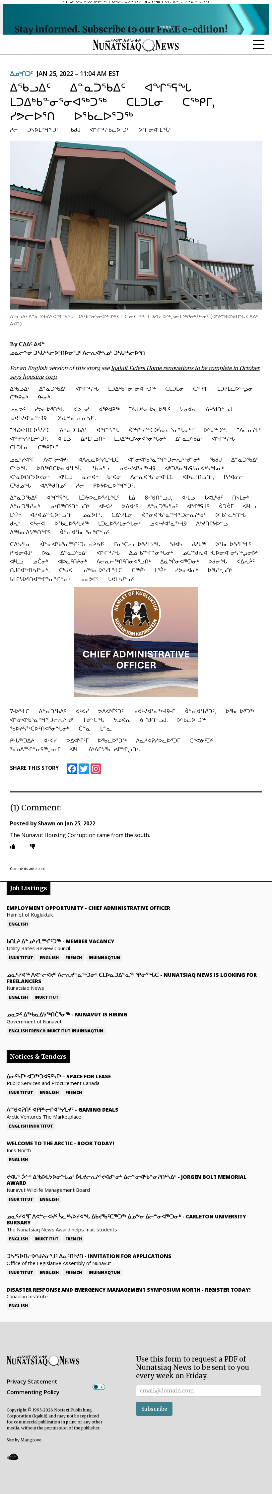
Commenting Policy (33, 1391)
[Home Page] (136, 44)
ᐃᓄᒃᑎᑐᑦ (21, 73)
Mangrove (31, 1439)
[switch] (99, 1386)
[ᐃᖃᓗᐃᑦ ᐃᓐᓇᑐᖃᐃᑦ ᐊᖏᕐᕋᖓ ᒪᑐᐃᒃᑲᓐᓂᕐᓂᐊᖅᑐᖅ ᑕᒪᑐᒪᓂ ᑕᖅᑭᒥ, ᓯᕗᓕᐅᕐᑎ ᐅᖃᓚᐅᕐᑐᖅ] (136, 225)
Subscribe (154, 1408)
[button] (13, 1456)
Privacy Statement (32, 1381)
